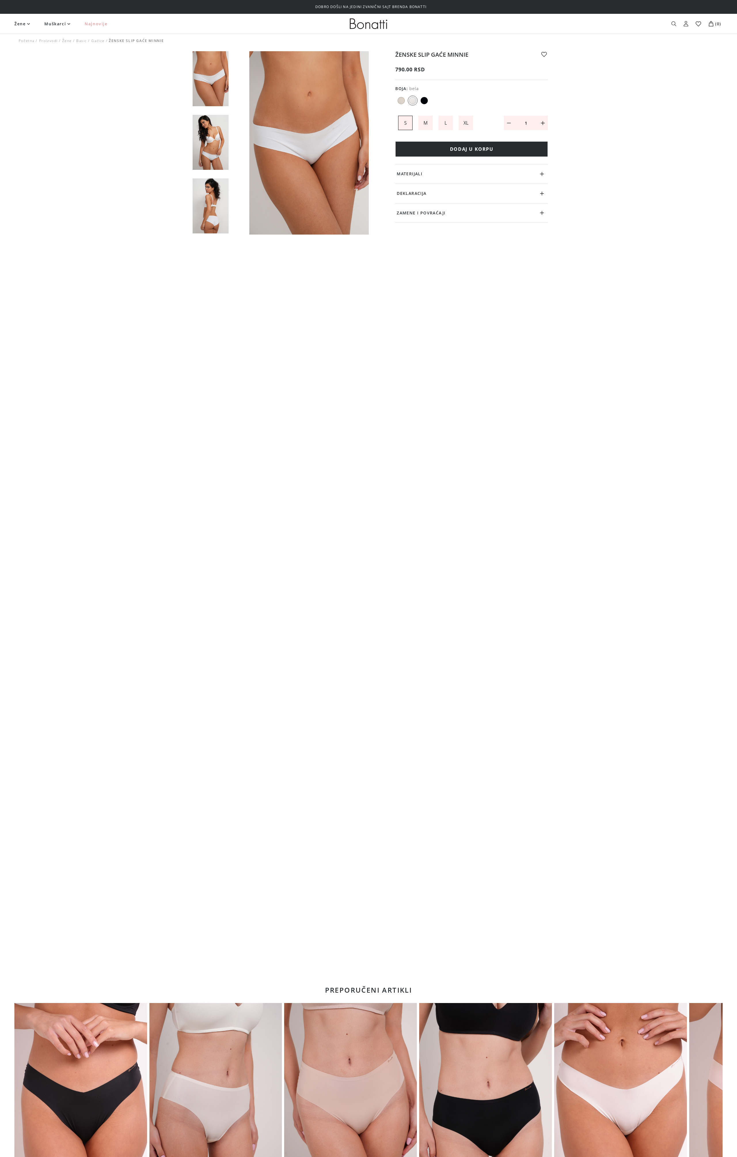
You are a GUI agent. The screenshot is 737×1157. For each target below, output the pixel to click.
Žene (20, 23)
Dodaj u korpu (471, 149)
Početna (27, 40)
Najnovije (96, 23)
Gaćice (98, 40)
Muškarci (55, 23)
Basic (81, 40)
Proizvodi (48, 40)
